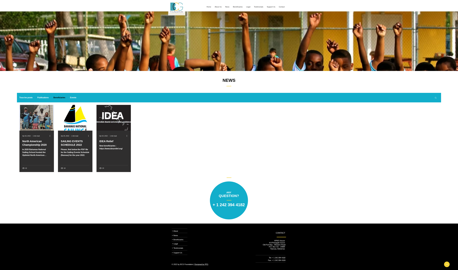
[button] (436, 98)
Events (73, 98)
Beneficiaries (59, 98)
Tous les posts (26, 98)
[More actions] (50, 136)
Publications (43, 98)
